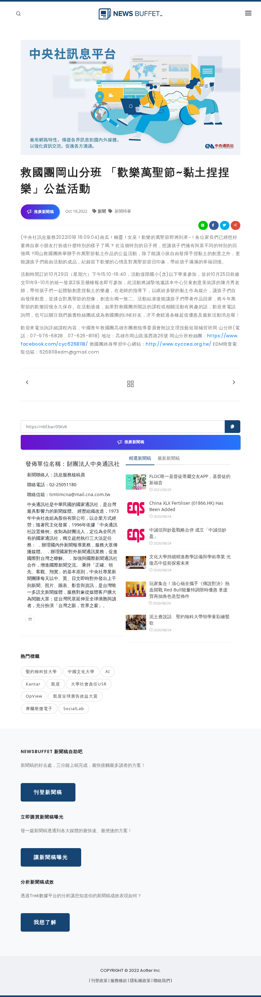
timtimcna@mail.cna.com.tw (79, 494)
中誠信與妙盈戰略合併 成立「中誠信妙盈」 (187, 533)
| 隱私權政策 (140, 981)
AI (107, 671)
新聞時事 (122, 211)
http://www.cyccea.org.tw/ (179, 344)
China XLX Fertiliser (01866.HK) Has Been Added (186, 506)
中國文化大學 (81, 671)
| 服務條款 (118, 981)
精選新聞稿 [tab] (140, 458)
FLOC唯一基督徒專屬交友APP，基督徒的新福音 (189, 479)
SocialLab (73, 708)
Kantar (33, 684)
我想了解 (45, 922)
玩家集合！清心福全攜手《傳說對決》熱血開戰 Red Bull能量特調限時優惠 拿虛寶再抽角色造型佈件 (189, 589)
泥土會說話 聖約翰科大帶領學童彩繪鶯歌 (189, 619)
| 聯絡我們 (161, 981)
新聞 (102, 211)
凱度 (55, 684)
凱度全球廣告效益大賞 (75, 696)
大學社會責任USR (89, 684)
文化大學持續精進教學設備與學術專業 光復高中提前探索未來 (190, 559)
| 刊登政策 (99, 981)
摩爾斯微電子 (39, 708)
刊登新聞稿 (48, 792)
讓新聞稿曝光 (51, 857)
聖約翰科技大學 (41, 671)
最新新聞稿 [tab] (169, 458)
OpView (34, 696)
